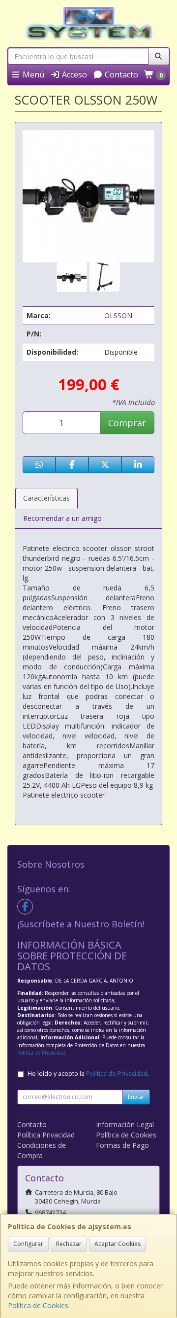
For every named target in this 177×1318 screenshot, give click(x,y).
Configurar (28, 1244)
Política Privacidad (46, 1134)
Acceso (73, 74)
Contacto (120, 74)
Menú (32, 74)
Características (46, 498)
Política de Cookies (38, 1305)
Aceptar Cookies (117, 1244)
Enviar (136, 1097)
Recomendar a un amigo (62, 518)
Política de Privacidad (41, 1052)
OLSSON (118, 315)
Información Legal (125, 1124)
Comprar (127, 423)
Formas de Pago (122, 1145)
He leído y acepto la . (88, 1073)
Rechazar (69, 1244)
